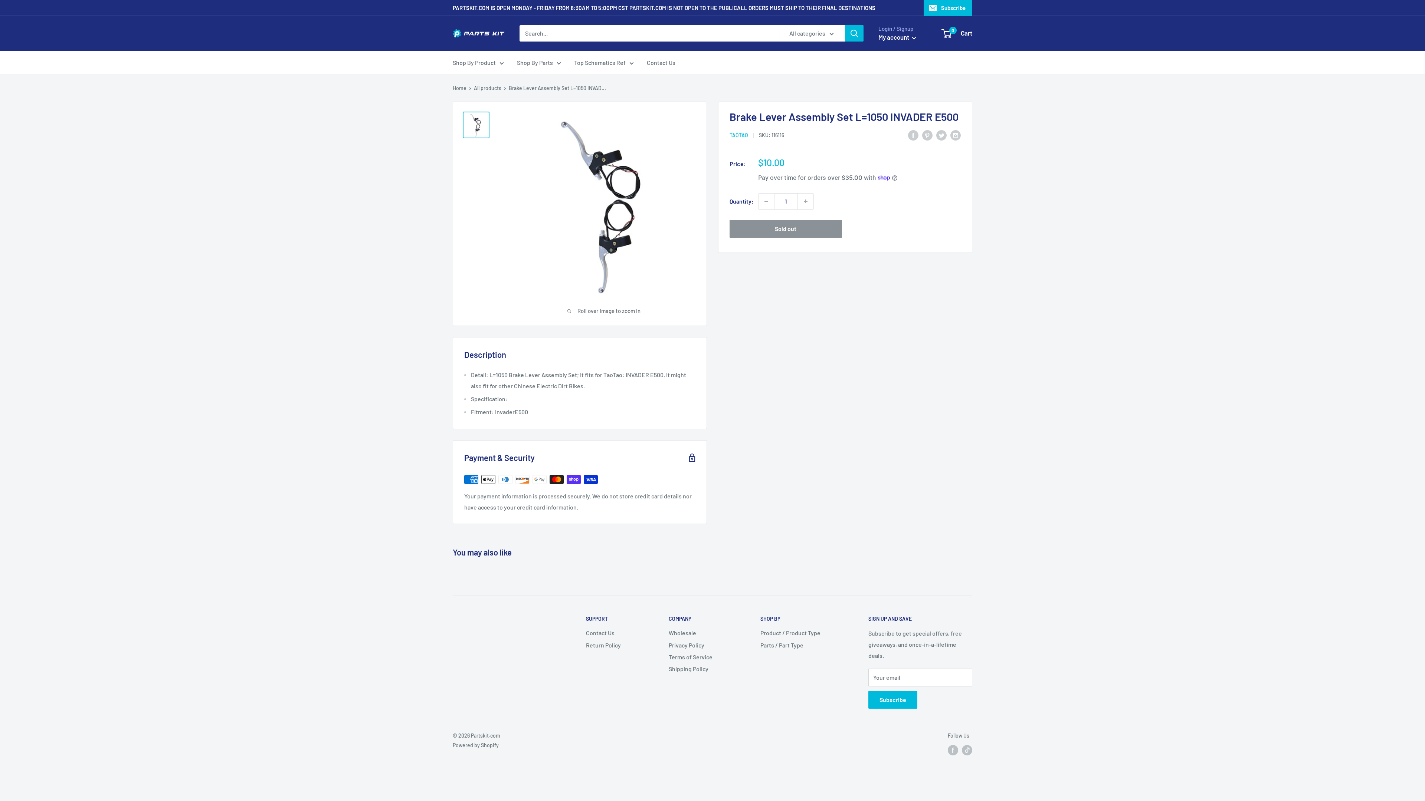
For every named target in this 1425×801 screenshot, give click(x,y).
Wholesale (682, 632)
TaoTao (739, 135)
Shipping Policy (688, 668)
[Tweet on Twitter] (941, 135)
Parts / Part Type (781, 645)
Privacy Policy (686, 645)
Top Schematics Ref (600, 62)
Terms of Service (690, 656)
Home (459, 88)
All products (487, 88)
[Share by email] (955, 135)
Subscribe (953, 7)
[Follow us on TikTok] (967, 750)
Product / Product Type (790, 632)
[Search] (854, 33)
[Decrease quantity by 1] (766, 201)
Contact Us (661, 62)
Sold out (785, 228)
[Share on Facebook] (913, 135)
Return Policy (603, 645)
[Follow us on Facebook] (953, 750)
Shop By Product (474, 62)
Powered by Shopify (476, 745)
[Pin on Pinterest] (927, 135)
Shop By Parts (535, 62)
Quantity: (742, 201)
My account (894, 37)
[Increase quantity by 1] (805, 201)
